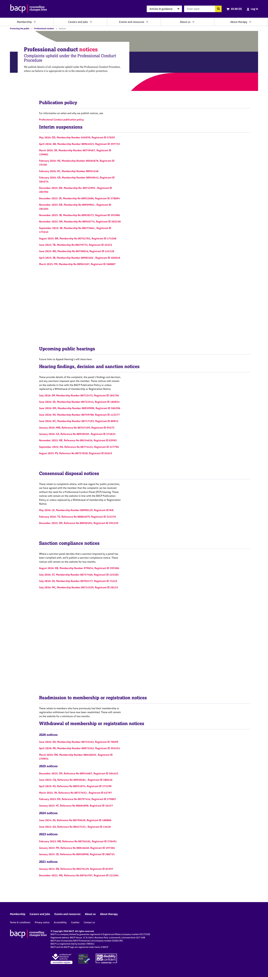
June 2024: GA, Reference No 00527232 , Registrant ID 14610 (75, 826)
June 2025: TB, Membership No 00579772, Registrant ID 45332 (75, 244)
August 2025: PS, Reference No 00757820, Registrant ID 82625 (75, 453)
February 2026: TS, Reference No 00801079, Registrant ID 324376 (77, 516)
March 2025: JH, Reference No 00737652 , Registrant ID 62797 (75, 792)
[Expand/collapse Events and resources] (147, 21)
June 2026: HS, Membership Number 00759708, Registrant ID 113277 (79, 414)
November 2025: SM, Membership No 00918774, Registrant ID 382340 (80, 221)
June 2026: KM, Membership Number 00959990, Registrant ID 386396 (79, 408)
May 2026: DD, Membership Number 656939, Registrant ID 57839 (77, 137)
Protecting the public (19, 28)
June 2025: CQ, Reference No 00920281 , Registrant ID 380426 (75, 779)
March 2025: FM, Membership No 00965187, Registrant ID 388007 (77, 264)
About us (185, 21)
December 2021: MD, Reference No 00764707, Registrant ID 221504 (78, 875)
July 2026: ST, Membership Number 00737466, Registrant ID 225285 (79, 574)
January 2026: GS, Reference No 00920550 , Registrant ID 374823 (77, 434)
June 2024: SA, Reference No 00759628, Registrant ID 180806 (75, 820)
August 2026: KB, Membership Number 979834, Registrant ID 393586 (79, 568)
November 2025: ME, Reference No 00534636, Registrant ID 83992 (78, 440)
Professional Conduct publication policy (61, 119)
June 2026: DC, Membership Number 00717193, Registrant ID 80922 (78, 421)
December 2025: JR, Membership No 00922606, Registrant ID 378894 (79, 198)
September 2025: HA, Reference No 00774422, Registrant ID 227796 (79, 446)
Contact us (89, 922)
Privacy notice (42, 922)
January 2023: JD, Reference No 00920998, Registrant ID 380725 (77, 854)
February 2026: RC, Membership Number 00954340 (68, 171)
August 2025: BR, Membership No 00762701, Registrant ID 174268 (77, 238)
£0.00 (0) (236, 8)
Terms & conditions (20, 922)
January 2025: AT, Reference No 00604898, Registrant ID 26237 (76, 805)
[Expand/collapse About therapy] (250, 21)
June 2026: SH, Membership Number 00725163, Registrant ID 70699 (78, 741)
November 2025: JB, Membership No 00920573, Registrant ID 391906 (79, 215)
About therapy (238, 21)
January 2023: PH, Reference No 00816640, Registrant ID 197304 (77, 847)
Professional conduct (44, 28)
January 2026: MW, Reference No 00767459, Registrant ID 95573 (76, 427)
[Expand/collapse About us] (193, 21)
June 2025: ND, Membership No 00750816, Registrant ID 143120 (76, 251)
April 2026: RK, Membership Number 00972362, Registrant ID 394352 (79, 748)
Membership (24, 21)
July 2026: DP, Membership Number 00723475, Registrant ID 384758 (79, 395)
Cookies (75, 922)
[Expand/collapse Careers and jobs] (91, 21)
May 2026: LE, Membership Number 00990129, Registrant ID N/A (76, 510)
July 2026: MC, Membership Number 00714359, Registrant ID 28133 (78, 587)
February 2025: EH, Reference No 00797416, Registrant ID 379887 (77, 799)
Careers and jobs (78, 21)
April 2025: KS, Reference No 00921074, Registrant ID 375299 (75, 786)
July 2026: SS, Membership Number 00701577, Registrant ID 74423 (78, 581)
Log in (254, 8)
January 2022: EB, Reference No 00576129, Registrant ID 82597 (76, 868)
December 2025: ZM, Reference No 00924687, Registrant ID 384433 (78, 773)
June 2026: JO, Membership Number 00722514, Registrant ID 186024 (79, 401)
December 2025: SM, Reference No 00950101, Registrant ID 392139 (78, 523)
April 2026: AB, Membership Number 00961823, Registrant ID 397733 (79, 143)
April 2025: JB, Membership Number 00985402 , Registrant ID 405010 (79, 257)
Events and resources (131, 21)
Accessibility (60, 922)
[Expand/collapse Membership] (34, 21)
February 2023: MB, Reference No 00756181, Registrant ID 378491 (78, 841)
